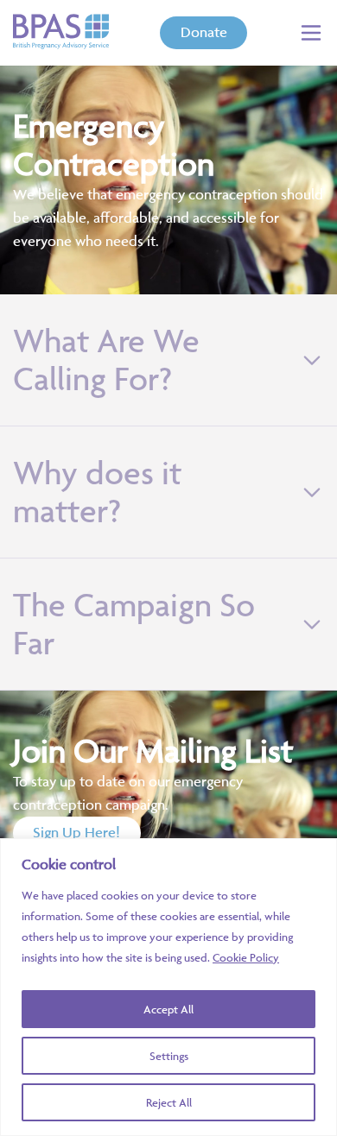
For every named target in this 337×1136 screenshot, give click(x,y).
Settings (168, 1056)
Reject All (169, 1102)
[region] (168, 987)
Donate (204, 32)
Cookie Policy (246, 957)
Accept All (168, 1009)
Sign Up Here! (76, 832)
